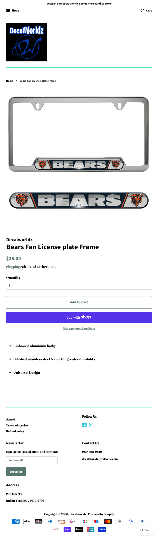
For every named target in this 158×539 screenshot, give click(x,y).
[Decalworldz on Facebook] (84, 426)
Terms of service (17, 425)
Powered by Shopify (101, 514)
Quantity (13, 277)
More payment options (79, 328)
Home (9, 81)
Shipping (13, 266)
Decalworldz (78, 514)
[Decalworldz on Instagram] (91, 426)
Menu (15, 10)
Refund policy (15, 431)
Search (11, 419)
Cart (148, 11)
